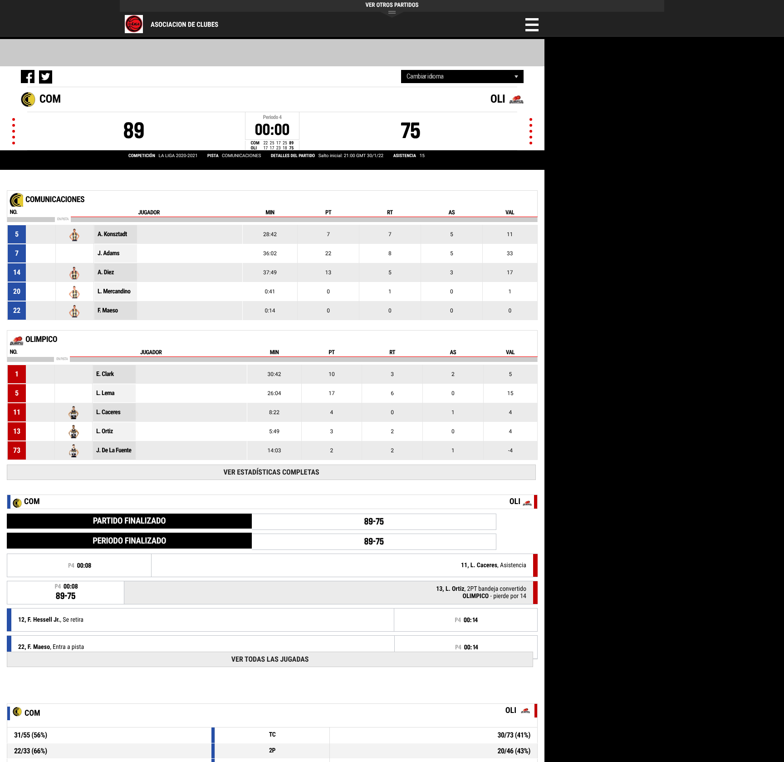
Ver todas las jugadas (270, 659)
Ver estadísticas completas (271, 472)
